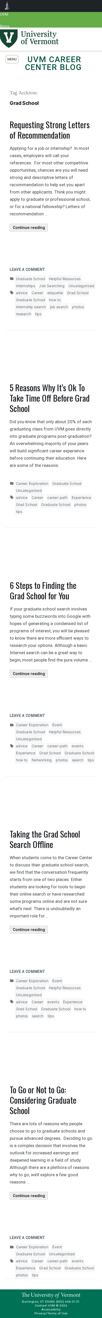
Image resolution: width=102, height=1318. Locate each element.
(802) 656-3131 (68, 1301)
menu (12, 59)
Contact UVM (45, 1305)
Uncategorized (81, 286)
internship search (31, 307)
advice (22, 293)
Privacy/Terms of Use (51, 1313)
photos (78, 307)
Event (57, 725)
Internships (25, 286)
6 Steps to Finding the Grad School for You (43, 590)
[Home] (29, 46)
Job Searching (51, 286)
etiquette (55, 293)
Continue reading (30, 228)
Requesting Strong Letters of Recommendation (50, 129)
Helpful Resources (65, 279)
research (23, 314)
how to (55, 300)
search (78, 760)
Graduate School (30, 279)
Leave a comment (27, 269)
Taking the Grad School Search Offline (45, 839)
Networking (42, 760)
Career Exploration (32, 483)
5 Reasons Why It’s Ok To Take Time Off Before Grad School (50, 397)
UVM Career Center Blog (53, 63)
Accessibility (51, 1309)
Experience (81, 497)
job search (59, 307)
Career (37, 293)
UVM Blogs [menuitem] (7, 6)
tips (38, 314)
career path (57, 497)
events (77, 746)
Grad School (77, 293)
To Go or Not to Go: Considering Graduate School (43, 1099)
